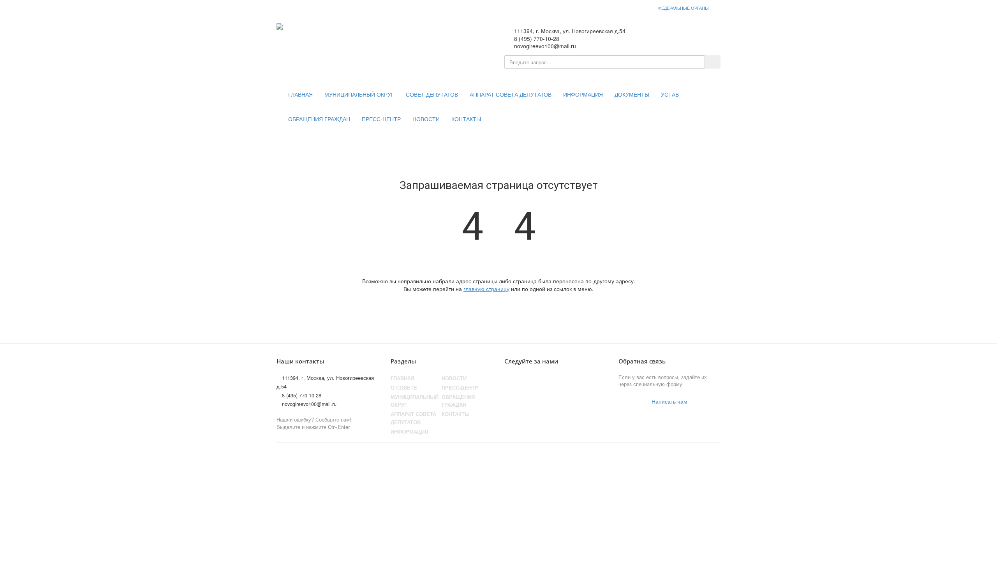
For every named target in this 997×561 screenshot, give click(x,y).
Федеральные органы (683, 8)
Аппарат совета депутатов (510, 95)
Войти (704, 35)
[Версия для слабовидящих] (680, 35)
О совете (404, 387)
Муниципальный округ (359, 95)
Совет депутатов (432, 95)
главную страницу (486, 289)
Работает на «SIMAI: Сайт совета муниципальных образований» (639, 457)
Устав (670, 95)
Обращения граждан (319, 119)
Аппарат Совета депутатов (413, 418)
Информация (583, 95)
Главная (300, 95)
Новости (426, 119)
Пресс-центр (381, 119)
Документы (632, 95)
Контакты (466, 119)
